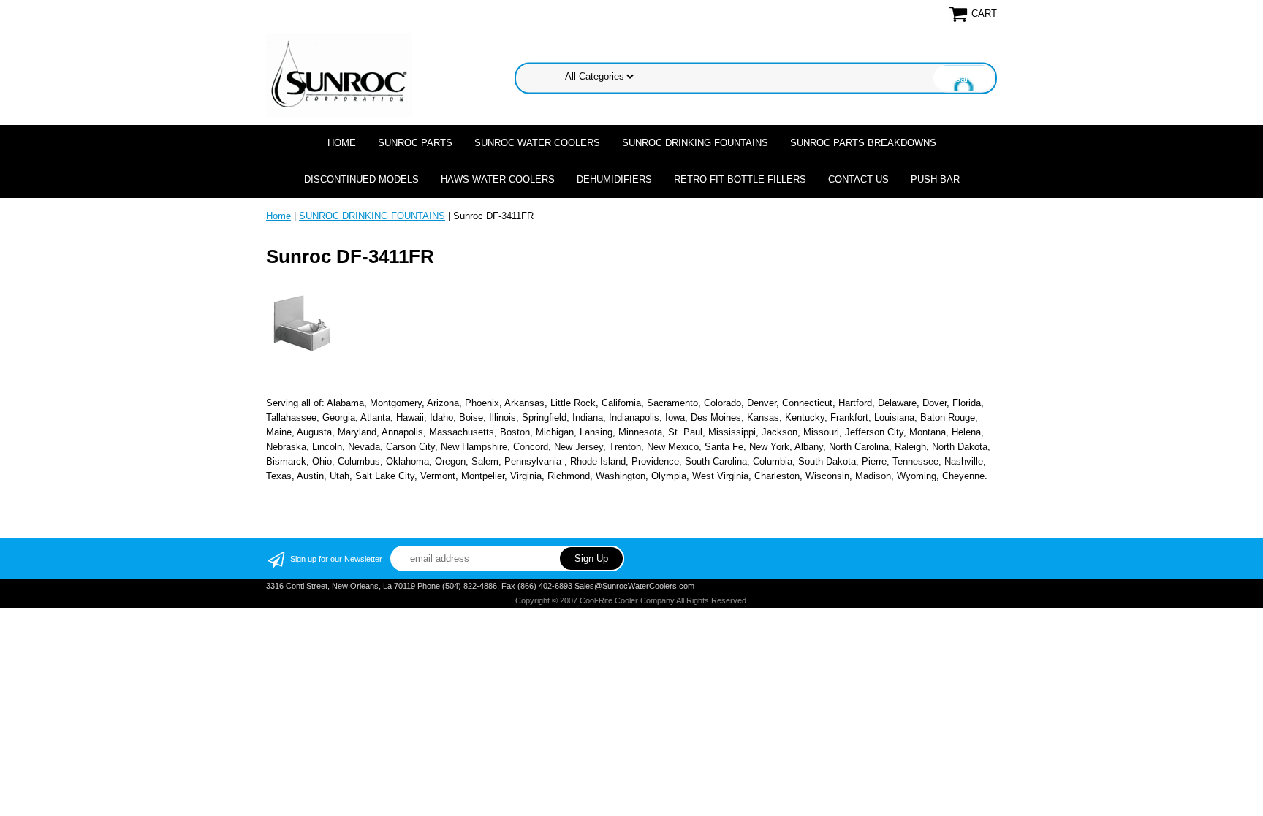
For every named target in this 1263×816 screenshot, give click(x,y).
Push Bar (935, 179)
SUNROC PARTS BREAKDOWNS (863, 142)
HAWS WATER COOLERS (498, 179)
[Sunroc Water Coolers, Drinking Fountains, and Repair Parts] (339, 74)
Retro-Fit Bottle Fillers (740, 179)
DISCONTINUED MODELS (361, 179)
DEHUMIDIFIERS (614, 179)
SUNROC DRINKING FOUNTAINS (695, 142)
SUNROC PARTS (415, 142)
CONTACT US (858, 179)
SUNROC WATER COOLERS (537, 142)
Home (341, 142)
